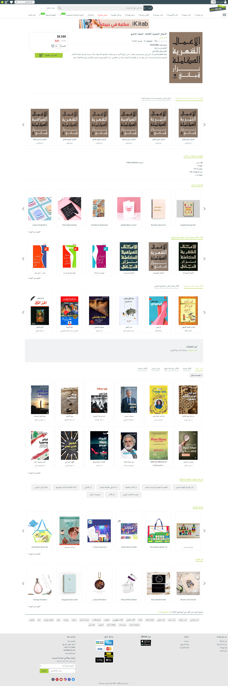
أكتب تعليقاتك (192, 350)
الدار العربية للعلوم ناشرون (185, 487)
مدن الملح (129, 327)
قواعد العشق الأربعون (188, 327)
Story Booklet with (158, 599)
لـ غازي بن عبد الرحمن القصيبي (69, 330)
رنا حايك (98, 465)
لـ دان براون (99, 330)
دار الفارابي (88, 487)
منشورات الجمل (95, 494)
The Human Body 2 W (158, 547)
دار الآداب (112, 494)
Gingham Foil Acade (69, 599)
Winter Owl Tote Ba (188, 599)
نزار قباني (162, 37)
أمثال (140, 620)
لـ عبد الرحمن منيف (129, 330)
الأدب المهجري (118, 620)
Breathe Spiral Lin (158, 225)
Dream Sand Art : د (99, 547)
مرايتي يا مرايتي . (188, 462)
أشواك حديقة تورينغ (99, 462)
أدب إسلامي (194, 620)
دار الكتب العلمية (131, 487)
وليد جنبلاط (98, 419)
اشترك (44, 670)
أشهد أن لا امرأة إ (99, 273)
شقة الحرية (69, 327)
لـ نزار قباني (188, 143)
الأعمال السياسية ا (128, 273)
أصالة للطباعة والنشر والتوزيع (66, 487)
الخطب (106, 620)
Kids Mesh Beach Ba (40, 547)
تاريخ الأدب (96, 620)
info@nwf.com (69, 650)
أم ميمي (158, 327)
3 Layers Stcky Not (40, 225)
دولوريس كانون (39, 419)
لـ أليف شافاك (188, 330)
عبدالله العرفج (69, 419)
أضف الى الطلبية (51, 55)
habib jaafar (158, 465)
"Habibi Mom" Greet (129, 225)
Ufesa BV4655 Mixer (129, 599)
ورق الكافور (69, 416)
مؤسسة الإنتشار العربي (130, 494)
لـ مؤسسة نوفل (196, 375)
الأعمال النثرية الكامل (188, 139)
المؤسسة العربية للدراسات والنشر (156, 487)
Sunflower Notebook (99, 225)
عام (39, 620)
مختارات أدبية (134, 625)
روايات (66, 620)
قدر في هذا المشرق (99, 416)
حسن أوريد (187, 419)
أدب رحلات (183, 620)
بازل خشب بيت (188, 547)
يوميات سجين (128, 416)
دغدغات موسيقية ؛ (69, 547)
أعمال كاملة (150, 620)
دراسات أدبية (84, 620)
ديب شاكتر (187, 465)
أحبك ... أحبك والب (39, 273)
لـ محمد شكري (40, 330)
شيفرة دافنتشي (99, 327)
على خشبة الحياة (129, 462)
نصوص (100, 625)
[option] (188, 124)
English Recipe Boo (188, 225)
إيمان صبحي (158, 419)
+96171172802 (69, 647)
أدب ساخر (171, 620)
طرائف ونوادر (48, 620)
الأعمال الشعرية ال (188, 273)
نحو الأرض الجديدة (40, 416)
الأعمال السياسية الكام (129, 139)
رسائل (74, 620)
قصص (32, 620)
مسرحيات (122, 625)
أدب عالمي (161, 620)
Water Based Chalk (129, 547)
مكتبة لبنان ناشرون (41, 487)
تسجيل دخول (220, 2)
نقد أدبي (92, 625)
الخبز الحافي (39, 327)
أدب (158, 612)
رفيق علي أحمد (128, 465)
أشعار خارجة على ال (69, 273)
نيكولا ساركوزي (128, 419)
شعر (58, 620)
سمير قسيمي (69, 465)
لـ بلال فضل (158, 330)
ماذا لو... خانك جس (158, 416)
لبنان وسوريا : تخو (40, 462)
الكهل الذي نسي (69, 462)
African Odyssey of (158, 462)
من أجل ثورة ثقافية (188, 416)
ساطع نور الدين (39, 465)
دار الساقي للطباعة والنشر (108, 487)
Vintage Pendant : (40, 599)
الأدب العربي (130, 620)
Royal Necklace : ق (99, 599)
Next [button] (23, 124)
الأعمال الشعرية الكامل (99, 139)
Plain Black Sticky (69, 225)
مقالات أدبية (111, 625)
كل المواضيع (166, 612)
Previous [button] (204, 124)
